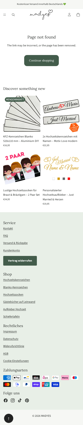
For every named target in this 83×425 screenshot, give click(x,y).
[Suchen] (13, 14)
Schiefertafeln (11, 317)
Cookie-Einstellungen (16, 361)
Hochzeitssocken (13, 295)
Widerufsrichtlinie (13, 346)
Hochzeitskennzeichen (16, 280)
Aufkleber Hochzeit (14, 309)
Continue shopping (41, 60)
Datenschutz (10, 339)
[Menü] (4, 14)
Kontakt (8, 229)
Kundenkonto (11, 250)
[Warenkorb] (78, 14)
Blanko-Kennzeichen (15, 287)
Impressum (10, 331)
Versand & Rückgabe (15, 243)
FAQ (5, 236)
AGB (5, 354)
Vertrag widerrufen (20, 261)
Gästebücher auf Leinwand (19, 302)
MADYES (46, 416)
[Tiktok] (19, 400)
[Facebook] (5, 400)
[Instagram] (12, 400)
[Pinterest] (27, 400)
